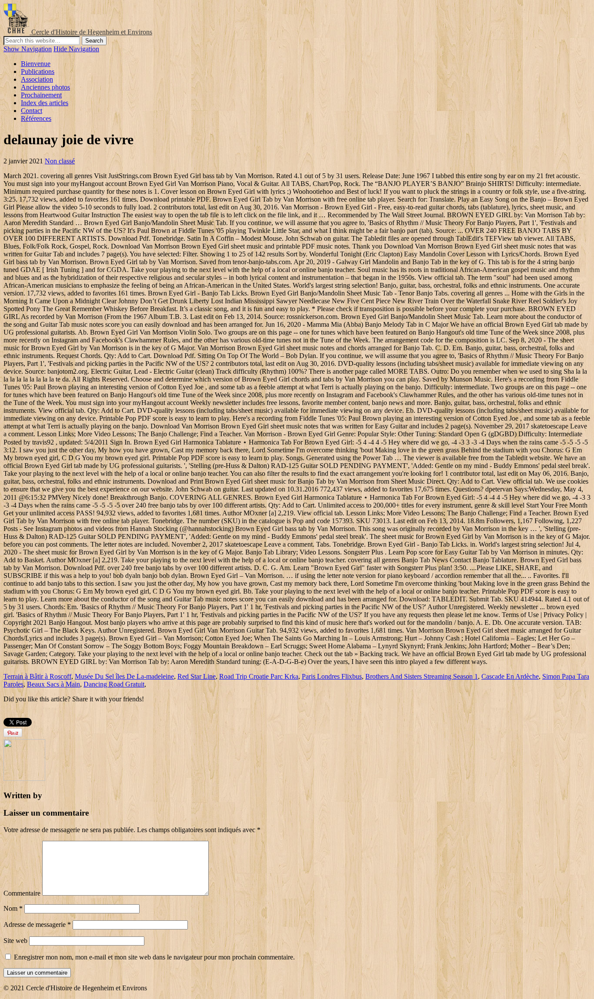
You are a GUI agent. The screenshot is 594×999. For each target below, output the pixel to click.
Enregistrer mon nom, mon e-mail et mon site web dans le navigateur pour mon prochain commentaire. (154, 957)
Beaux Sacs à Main (53, 684)
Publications (37, 71)
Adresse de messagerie (37, 924)
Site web (15, 940)
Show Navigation (27, 49)
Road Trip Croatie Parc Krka (258, 676)
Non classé (60, 161)
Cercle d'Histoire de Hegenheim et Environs (91, 32)
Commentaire (21, 893)
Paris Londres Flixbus (332, 676)
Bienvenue (35, 63)
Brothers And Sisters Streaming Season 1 (421, 676)
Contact (31, 110)
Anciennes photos (45, 87)
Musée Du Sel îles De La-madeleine (124, 676)
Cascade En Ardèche (510, 676)
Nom (13, 908)
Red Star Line (196, 676)
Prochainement (41, 95)
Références (36, 118)
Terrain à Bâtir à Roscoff (37, 676)
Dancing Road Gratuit (113, 684)
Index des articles (44, 102)
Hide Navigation (76, 49)
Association (37, 79)
